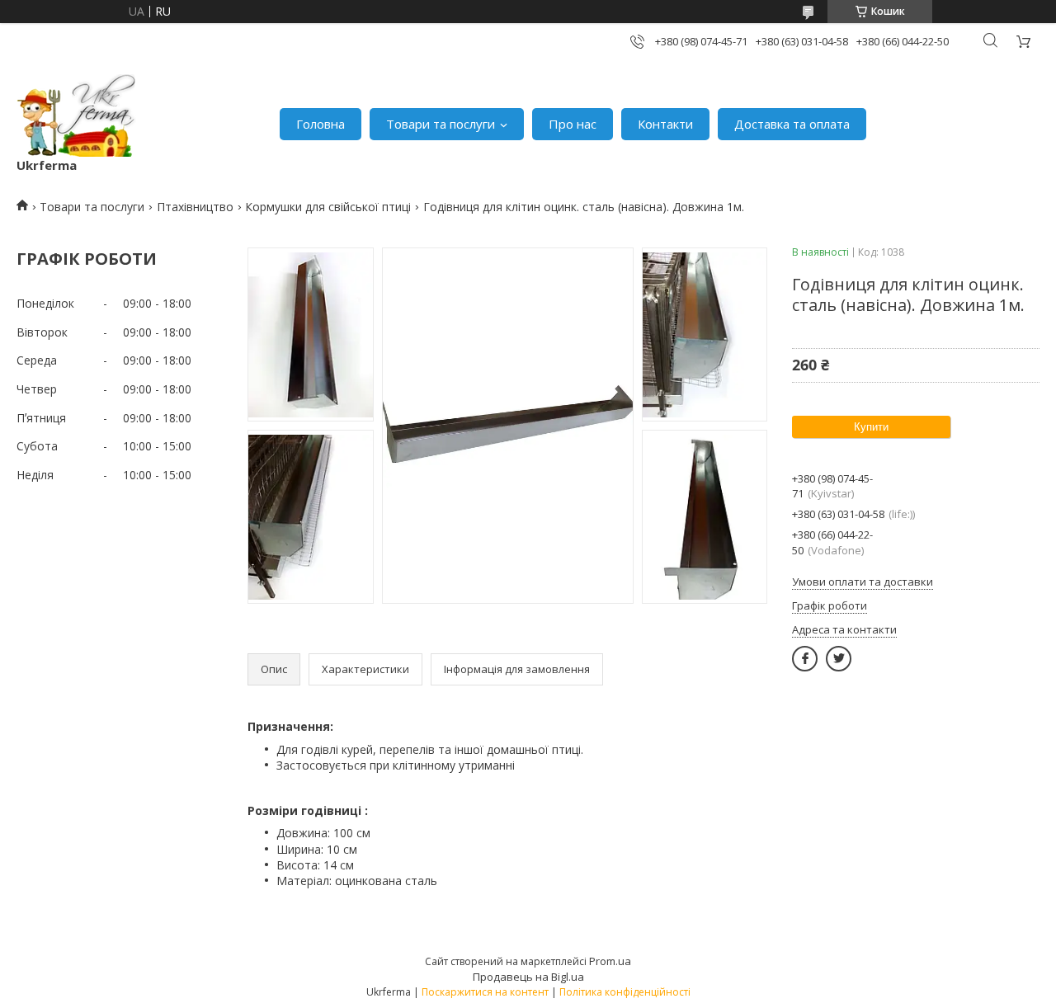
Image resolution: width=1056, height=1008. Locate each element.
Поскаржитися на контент (485, 992)
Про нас (572, 123)
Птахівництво (195, 206)
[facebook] (805, 658)
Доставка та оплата (792, 123)
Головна (320, 123)
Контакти (665, 123)
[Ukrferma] (76, 115)
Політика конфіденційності (625, 992)
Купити (871, 427)
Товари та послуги (440, 123)
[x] (838, 658)
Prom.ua (610, 961)
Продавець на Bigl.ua (528, 976)
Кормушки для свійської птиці (328, 206)
